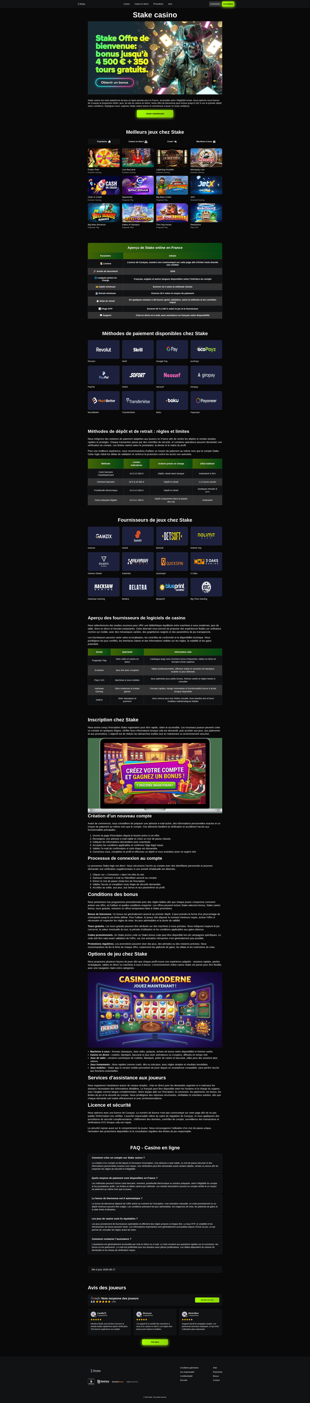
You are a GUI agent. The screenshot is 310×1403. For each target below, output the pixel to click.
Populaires (102, 141)
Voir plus (155, 1342)
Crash (170, 141)
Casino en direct (136, 141)
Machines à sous (204, 141)
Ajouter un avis (207, 1300)
